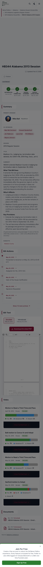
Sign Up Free (21, 563)
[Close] (40, 546)
